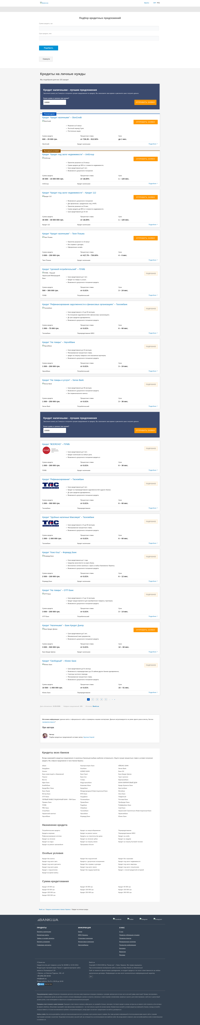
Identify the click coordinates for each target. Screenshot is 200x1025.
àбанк (44, 765)
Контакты (122, 948)
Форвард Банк (85, 816)
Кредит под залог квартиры (127, 864)
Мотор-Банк (46, 794)
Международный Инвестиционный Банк (94, 791)
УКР (154, 3)
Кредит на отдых (48, 842)
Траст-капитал (123, 777)
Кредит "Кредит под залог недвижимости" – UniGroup (68, 154)
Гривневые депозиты (44, 945)
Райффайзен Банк (124, 805)
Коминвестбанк (85, 785)
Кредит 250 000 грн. (87, 892)
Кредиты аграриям (43, 941)
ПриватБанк (84, 802)
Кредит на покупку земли (88, 842)
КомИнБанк (46, 785)
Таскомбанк (84, 811)
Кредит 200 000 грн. (49, 892)
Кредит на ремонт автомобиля (52, 844)
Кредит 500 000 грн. (49, 895)
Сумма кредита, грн (46, 23)
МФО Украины (83, 935)
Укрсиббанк (46, 816)
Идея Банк (45, 782)
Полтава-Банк (123, 799)
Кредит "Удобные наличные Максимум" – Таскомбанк (68, 517)
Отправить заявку (145, 122)
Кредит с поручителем (50, 870)
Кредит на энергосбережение (90, 830)
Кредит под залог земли (88, 867)
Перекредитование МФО (126, 833)
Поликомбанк (84, 799)
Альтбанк (83, 768)
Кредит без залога (48, 858)
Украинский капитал (49, 813)
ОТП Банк (45, 796)
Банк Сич (83, 777)
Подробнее (151, 273)
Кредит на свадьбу (124, 839)
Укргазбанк (84, 813)
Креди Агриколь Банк (125, 785)
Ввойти (146, 3)
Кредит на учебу (123, 836)
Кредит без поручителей (88, 858)
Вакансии (122, 951)
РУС (158, 3)
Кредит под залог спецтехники (128, 867)
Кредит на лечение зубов (89, 839)
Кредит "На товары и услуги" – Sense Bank (63, 380)
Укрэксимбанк (123, 813)
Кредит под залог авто (49, 861)
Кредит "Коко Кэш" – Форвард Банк (59, 552)
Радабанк (83, 805)
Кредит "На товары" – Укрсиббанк (58, 342)
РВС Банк (45, 808)
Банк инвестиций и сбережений (53, 774)
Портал (44, 777)
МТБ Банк (83, 794)
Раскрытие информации (127, 945)
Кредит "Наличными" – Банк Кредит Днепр (63, 625)
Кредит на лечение (48, 839)
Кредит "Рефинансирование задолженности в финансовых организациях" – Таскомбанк (84, 304)
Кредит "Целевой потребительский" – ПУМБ (63, 269)
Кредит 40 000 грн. (124, 887)
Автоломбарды (83, 945)
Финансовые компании (86, 941)
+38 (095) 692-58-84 (44, 976)
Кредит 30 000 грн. (86, 887)
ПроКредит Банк (123, 802)
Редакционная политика (127, 941)
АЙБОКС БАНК (123, 765)
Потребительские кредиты (51, 830)
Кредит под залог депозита (51, 864)
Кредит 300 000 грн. (125, 892)
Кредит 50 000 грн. (48, 889)
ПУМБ (44, 805)
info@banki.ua (41, 978)
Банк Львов (46, 791)
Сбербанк (83, 808)
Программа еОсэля (87, 844)
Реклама (122, 955)
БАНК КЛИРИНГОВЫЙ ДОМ (127, 782)
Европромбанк (123, 780)
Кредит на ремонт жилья (88, 833)
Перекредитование (124, 830)
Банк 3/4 (121, 771)
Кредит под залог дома (50, 867)
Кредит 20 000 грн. (48, 887)
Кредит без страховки (125, 858)
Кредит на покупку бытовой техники (130, 842)
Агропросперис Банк (87, 765)
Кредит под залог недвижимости (129, 861)
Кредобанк (84, 788)
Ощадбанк (84, 796)
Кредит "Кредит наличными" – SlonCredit (62, 117)
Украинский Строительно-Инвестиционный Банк (134, 811)
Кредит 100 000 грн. (87, 889)
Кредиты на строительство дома (91, 836)
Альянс (44, 771)
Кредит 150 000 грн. (125, 889)
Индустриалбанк (86, 782)
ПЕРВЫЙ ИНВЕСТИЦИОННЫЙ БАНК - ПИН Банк (59, 799)
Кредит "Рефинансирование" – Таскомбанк (63, 479)
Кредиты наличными (44, 931)
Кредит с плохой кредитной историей (131, 870)
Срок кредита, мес (45, 33)
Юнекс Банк (122, 816)
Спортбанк (45, 811)
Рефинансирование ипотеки (52, 836)
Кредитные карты (43, 935)
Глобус (82, 780)
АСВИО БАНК (85, 771)
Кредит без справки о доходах (90, 864)
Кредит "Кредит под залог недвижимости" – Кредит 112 (69, 193)
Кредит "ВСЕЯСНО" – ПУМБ (56, 444)
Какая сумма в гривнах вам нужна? (56, 98)
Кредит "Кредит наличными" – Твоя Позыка (63, 233)
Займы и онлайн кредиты (45, 938)
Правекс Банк (46, 802)
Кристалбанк (122, 788)
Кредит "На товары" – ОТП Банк (57, 590)
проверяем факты (48, 722)
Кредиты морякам (48, 833)
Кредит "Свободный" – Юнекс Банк (59, 661)
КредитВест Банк (48, 788)
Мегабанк (121, 791)
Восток (44, 780)
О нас (121, 931)
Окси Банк (121, 794)
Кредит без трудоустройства (90, 870)
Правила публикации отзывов (129, 935)
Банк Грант (84, 774)
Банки (80, 931)
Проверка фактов (125, 938)
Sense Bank (122, 768)
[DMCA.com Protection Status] (45, 985)
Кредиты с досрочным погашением (92, 861)
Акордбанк (45, 768)
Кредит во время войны (50, 873)
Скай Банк (121, 808)
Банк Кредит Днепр (124, 774)
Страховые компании (85, 938)
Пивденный (122, 796)
